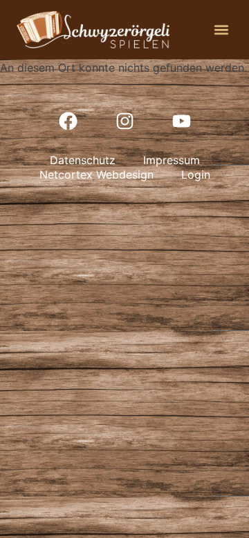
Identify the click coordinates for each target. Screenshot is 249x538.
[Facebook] (67, 120)
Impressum (171, 160)
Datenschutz (83, 160)
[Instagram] (124, 120)
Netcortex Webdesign (96, 174)
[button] (221, 29)
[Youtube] (181, 120)
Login (195, 174)
